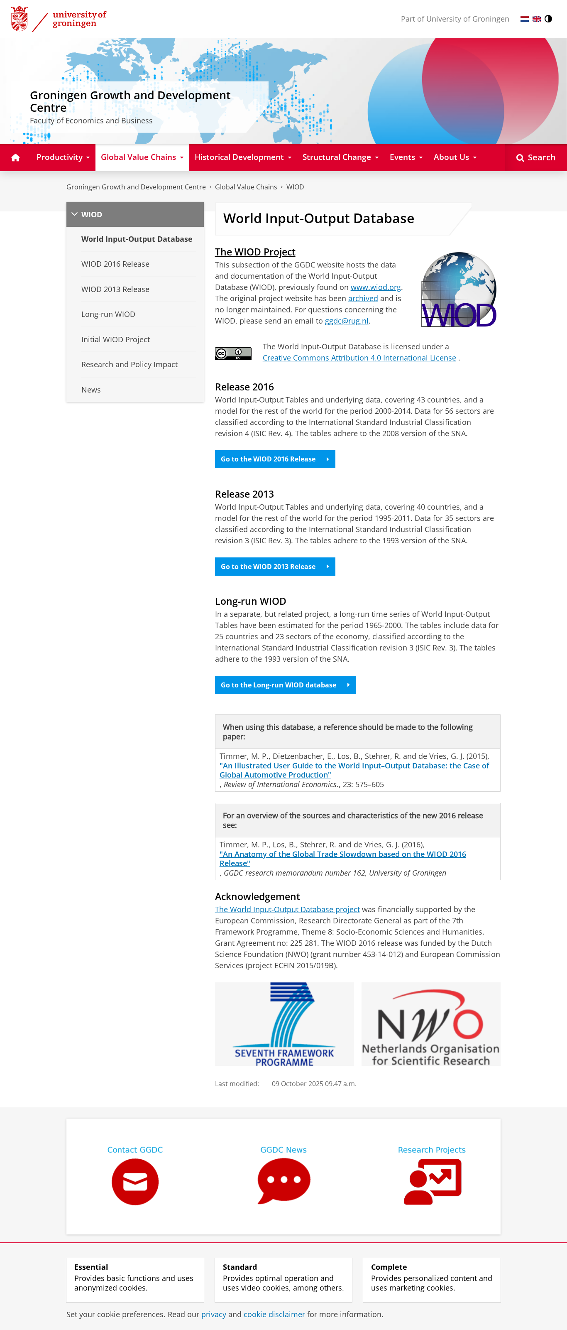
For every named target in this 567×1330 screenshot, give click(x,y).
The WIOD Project (255, 252)
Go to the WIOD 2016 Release (268, 459)
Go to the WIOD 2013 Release (268, 566)
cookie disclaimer (274, 1314)
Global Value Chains (246, 186)
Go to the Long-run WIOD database (278, 685)
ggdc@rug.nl (347, 321)
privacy (213, 1314)
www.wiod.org (376, 287)
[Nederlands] (525, 19)
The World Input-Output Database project (287, 909)
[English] (537, 19)
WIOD (295, 186)
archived (363, 298)
